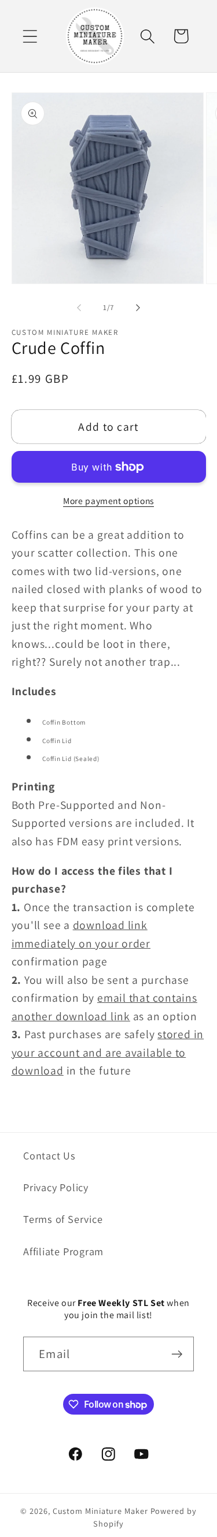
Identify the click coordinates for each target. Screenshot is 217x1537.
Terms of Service (62, 1219)
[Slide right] (137, 307)
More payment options (108, 500)
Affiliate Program (63, 1251)
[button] (29, 36)
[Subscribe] (176, 1354)
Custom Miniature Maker (100, 1510)
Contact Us (49, 1155)
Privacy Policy (56, 1187)
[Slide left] (79, 307)
